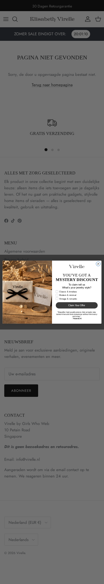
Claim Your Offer (76, 305)
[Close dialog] (98, 263)
